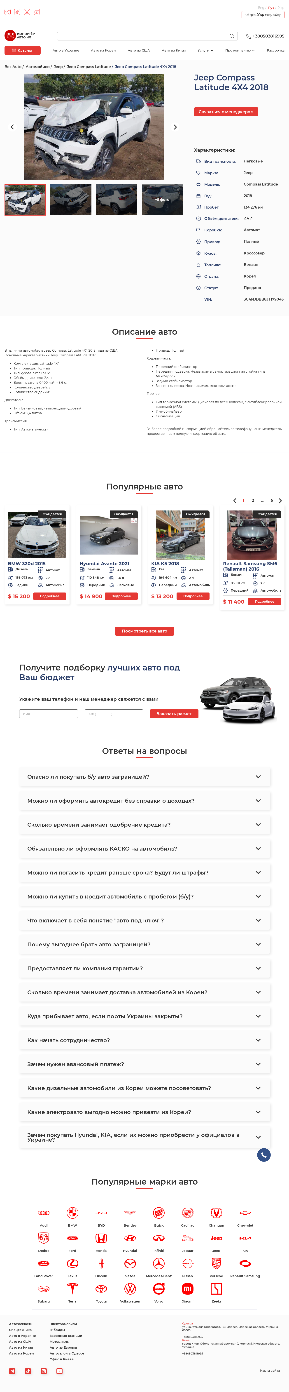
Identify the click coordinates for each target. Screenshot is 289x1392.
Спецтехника (20, 1330)
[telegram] (8, 12)
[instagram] (27, 12)
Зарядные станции (66, 1336)
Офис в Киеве (62, 1359)
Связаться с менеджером (226, 111)
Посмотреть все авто (144, 631)
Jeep (58, 67)
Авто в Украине (66, 50)
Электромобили (63, 1324)
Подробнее (49, 596)
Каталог (25, 50)
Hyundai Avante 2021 (104, 563)
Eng (261, 8)
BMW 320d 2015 (27, 563)
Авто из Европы (63, 1347)
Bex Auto (13, 67)
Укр (281, 8)
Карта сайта (270, 1370)
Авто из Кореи (103, 50)
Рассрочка (275, 50)
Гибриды (57, 1330)
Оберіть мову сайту (263, 14)
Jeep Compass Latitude (89, 67)
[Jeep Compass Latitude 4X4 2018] (94, 127)
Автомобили (38, 67)
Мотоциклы (60, 1342)
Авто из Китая (174, 50)
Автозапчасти (21, 1324)
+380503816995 (268, 36)
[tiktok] (17, 12)
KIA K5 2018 (165, 563)
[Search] (234, 36)
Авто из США (139, 50)
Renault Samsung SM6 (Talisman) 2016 (250, 566)
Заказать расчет (174, 713)
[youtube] (37, 12)
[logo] (20, 36)
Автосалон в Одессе (67, 1353)
